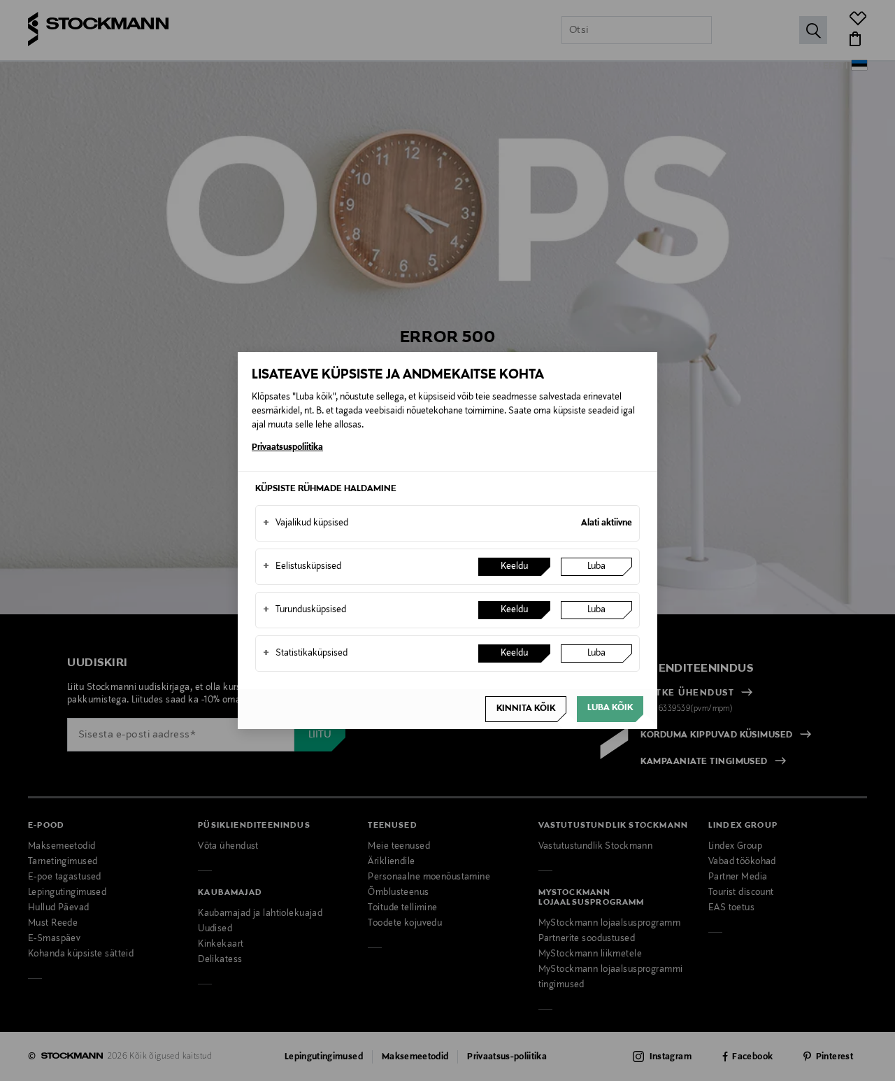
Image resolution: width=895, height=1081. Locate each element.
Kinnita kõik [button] (525, 709)
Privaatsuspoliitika (287, 448)
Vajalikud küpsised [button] (305, 523)
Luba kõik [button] (610, 708)
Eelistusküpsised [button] (302, 566)
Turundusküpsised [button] (304, 610)
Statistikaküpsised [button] (305, 653)
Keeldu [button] (514, 567)
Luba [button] (596, 567)
